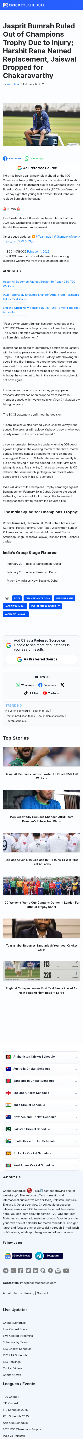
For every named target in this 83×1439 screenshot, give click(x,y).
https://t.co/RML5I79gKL (19, 241)
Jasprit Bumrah (15, 606)
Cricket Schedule (14, 1191)
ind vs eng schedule (17, 710)
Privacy (29, 1293)
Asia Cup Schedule (15, 1423)
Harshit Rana (64, 598)
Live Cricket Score (15, 1329)
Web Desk (13, 84)
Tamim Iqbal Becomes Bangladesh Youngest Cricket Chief (41, 947)
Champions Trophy (37, 598)
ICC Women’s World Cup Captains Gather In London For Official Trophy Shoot (42, 904)
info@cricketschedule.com (38, 1283)
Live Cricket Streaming (18, 1336)
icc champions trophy (51, 715)
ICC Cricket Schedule (17, 1349)
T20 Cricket (11, 1397)
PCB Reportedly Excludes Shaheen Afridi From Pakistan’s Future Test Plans (41, 819)
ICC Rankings (12, 1362)
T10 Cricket (10, 1403)
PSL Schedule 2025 (16, 1416)
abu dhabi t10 (41, 710)
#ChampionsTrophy (67, 236)
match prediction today (21, 715)
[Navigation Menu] (75, 5)
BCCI (17, 598)
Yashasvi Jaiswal (16, 614)
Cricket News (12, 1375)
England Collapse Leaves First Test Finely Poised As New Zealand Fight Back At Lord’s (41, 990)
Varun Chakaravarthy (45, 606)
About (7, 1293)
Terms (17, 1293)
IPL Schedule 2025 (15, 1410)
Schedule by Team (15, 1342)
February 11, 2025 (38, 251)
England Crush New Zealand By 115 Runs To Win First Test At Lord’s (41, 862)
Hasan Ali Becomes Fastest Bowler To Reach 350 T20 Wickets (41, 776)
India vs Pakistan (14, 1436)
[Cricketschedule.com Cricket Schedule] (24, 5)
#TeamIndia (44, 236)
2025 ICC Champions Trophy (22, 1429)
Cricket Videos (13, 1368)
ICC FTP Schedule (15, 1355)
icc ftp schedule (17, 720)
